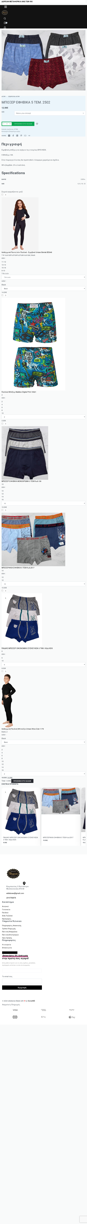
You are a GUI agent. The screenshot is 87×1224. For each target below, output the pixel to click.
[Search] (5, 18)
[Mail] (25, 136)
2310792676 (11, 897)
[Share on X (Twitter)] (9, 136)
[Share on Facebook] (13, 136)
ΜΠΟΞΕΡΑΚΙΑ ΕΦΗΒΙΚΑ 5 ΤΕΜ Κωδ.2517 (18, 567)
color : (4, 281)
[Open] (5, 7)
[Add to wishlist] (37, 124)
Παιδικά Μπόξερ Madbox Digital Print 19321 (19, 392)
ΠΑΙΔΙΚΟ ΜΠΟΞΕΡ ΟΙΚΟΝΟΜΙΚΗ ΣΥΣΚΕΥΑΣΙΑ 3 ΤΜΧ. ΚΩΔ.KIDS (27, 648)
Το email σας (7, 976)
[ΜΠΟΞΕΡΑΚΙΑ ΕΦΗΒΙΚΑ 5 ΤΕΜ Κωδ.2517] (60, 801)
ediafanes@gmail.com (15, 893)
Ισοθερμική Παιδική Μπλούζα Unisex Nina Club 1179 (23, 729)
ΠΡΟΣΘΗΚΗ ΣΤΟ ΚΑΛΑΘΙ (22, 781)
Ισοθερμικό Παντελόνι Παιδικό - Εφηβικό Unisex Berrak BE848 (27, 252)
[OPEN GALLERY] (43, 60)
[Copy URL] (29, 136)
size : (4, 258)
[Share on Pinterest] (21, 136)
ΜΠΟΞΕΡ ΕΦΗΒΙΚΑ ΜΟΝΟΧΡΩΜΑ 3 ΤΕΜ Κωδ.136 (21, 481)
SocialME (31, 1001)
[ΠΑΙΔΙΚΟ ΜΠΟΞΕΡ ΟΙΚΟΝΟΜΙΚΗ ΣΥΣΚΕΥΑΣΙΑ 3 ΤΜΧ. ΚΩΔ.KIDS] (21, 813)
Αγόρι (3, 96)
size (3, 112)
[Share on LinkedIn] (17, 136)
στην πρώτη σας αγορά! (15, 957)
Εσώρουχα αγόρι (14, 96)
